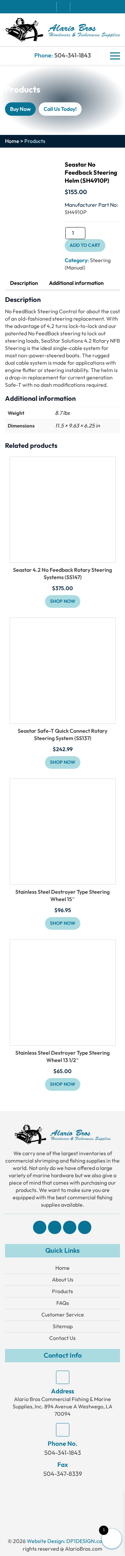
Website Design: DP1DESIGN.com (67, 1541)
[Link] (62, 29)
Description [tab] (24, 283)
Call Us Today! (60, 109)
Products (62, 1291)
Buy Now (20, 109)
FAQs (62, 1303)
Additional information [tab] (76, 283)
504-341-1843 (72, 55)
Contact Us (62, 1338)
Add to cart (85, 245)
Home (12, 141)
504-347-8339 (62, 1474)
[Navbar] (115, 56)
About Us (62, 1279)
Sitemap (63, 1326)
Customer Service (62, 1314)
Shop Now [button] (62, 923)
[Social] (39, 1227)
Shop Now (62, 601)
